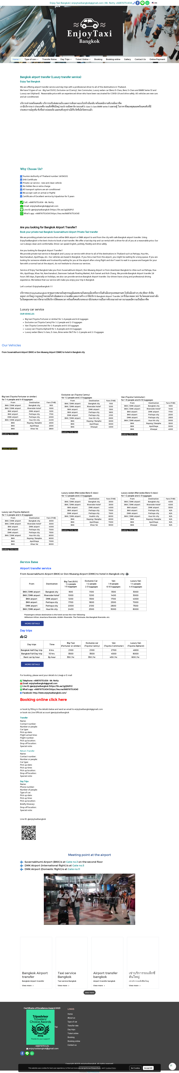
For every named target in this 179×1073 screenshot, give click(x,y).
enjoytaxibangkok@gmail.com (89, 709)
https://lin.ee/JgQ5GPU (62, 209)
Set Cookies (135, 1068)
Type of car (72, 1022)
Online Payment (157, 59)
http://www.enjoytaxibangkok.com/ (49, 692)
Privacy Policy (96, 1068)
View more (27, 985)
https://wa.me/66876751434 (65, 213)
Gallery (127, 59)
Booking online (113, 59)
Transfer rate (73, 1025)
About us (71, 1018)
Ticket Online (82, 59)
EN (155, 3)
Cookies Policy (110, 1068)
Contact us (72, 1045)
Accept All (148, 1068)
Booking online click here (43, 699)
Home (16, 59)
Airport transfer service (35, 568)
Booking (98, 59)
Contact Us (140, 59)
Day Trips (65, 59)
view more (89, 993)
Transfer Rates (49, 59)
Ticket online (73, 1033)
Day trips (71, 1029)
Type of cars (30, 59)
